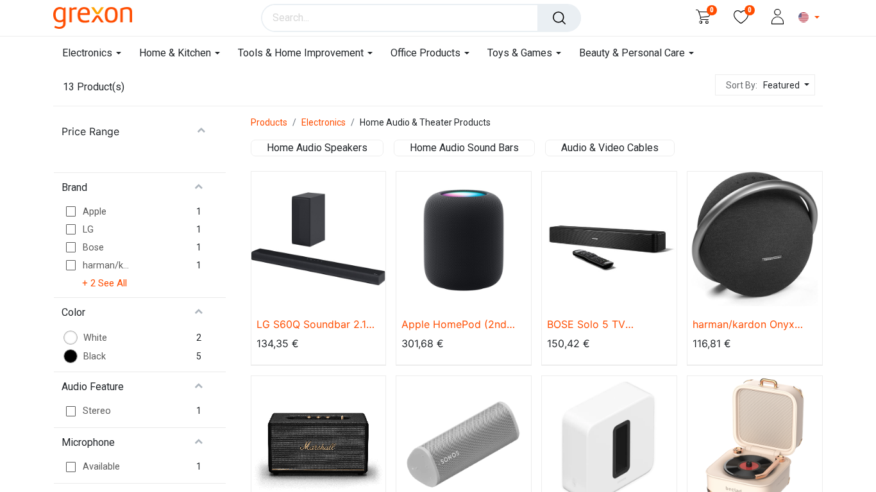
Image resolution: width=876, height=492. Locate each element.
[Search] (559, 18)
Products (269, 122)
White (95, 337)
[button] (784, 85)
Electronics (323, 122)
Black (94, 356)
